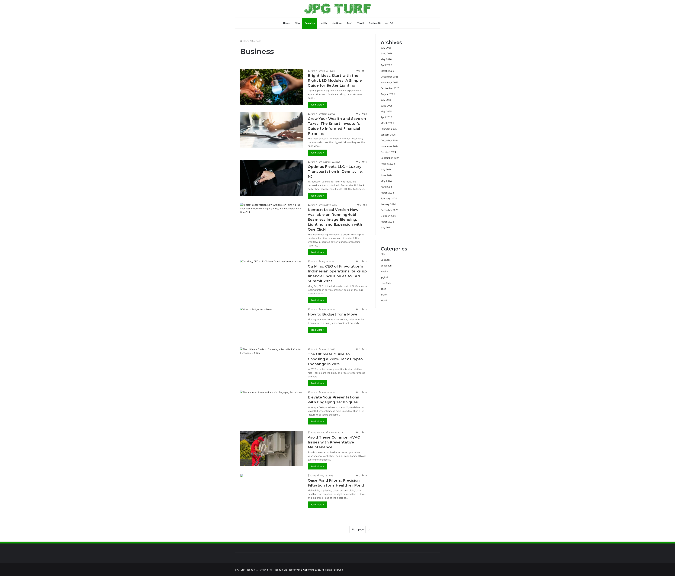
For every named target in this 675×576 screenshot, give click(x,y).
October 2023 (388, 215)
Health (323, 23)
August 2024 (388, 163)
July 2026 (386, 47)
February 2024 (389, 198)
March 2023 (387, 221)
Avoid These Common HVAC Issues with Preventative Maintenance (334, 442)
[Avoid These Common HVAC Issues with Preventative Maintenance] (271, 448)
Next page (358, 529)
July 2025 (386, 99)
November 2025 (389, 82)
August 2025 (388, 94)
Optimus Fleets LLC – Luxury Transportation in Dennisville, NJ (335, 172)
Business (310, 23)
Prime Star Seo (317, 432)
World (384, 300)
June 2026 (387, 53)
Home (286, 23)
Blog (297, 23)
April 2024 (386, 186)
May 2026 (386, 59)
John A (313, 70)
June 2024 (387, 175)
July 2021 (386, 227)
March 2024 (387, 192)
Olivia (313, 475)
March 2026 (387, 70)
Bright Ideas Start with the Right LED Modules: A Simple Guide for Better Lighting (335, 80)
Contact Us (375, 23)
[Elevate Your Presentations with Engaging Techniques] (271, 408)
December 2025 (389, 76)
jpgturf (384, 277)
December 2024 (389, 140)
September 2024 (390, 157)
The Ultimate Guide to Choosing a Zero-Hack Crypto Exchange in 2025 (335, 359)
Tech (349, 23)
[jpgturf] (337, 9)
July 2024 (386, 169)
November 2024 (389, 146)
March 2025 (387, 123)
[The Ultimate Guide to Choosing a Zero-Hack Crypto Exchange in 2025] (271, 365)
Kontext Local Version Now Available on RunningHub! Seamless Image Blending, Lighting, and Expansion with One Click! (335, 219)
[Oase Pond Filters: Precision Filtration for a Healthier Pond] (271, 495)
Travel (360, 23)
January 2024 (388, 204)
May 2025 (386, 111)
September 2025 (390, 88)
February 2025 (389, 128)
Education (386, 265)
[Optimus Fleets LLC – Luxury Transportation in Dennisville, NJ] (271, 178)
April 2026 (386, 65)
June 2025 (387, 105)
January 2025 (388, 134)
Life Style (337, 23)
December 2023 (389, 210)
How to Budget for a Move (332, 314)
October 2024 (388, 152)
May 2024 (386, 181)
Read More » (317, 104)
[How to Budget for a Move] (271, 325)
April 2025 (386, 117)
